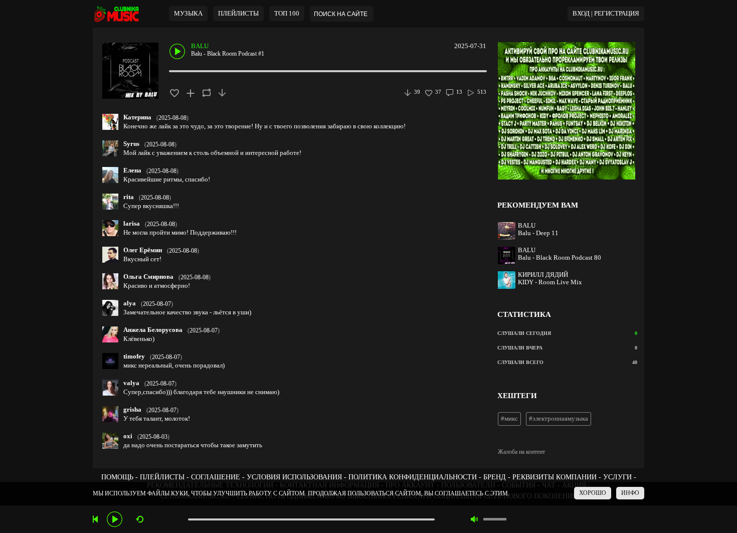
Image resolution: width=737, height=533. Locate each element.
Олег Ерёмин (142, 250)
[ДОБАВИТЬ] (190, 92)
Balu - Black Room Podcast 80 (559, 257)
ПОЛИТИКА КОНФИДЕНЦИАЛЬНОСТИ (412, 477)
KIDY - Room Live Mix (550, 282)
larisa (131, 223)
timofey (134, 356)
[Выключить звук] (474, 519)
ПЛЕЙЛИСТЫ (162, 477)
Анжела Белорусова (152, 329)
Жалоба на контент (521, 451)
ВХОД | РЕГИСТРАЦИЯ (606, 13)
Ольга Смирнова (148, 276)
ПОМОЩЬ (117, 477)
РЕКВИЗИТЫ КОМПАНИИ (554, 477)
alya (129, 303)
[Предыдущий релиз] (96, 519)
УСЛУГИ (617, 477)
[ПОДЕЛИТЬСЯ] (206, 92)
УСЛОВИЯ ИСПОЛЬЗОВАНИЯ (294, 477)
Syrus (131, 143)
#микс (509, 418)
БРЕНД (494, 477)
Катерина (137, 117)
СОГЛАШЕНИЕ (215, 477)
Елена (132, 170)
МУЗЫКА (188, 13)
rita (128, 197)
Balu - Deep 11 (538, 233)
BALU (200, 46)
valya (131, 383)
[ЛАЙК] (174, 92)
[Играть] (114, 519)
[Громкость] (494, 519)
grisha (132, 409)
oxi (127, 436)
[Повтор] (139, 519)
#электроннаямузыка (558, 418)
